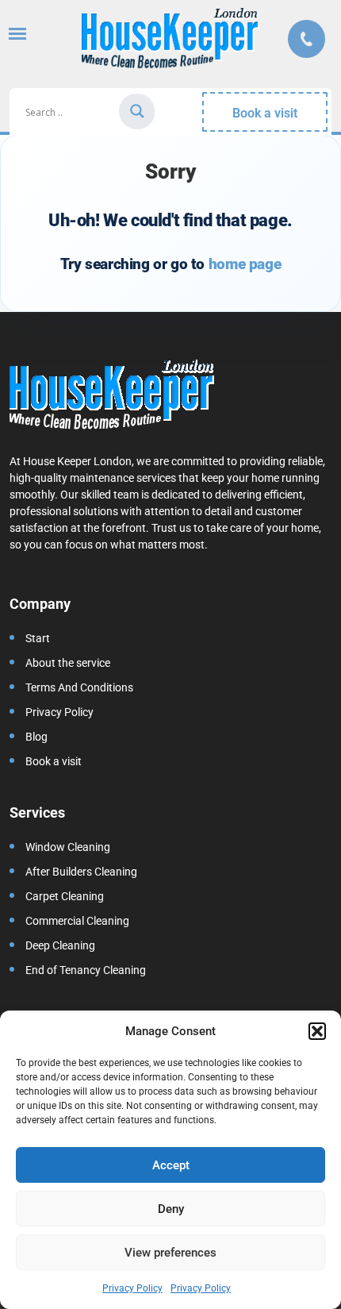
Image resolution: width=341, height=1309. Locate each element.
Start (37, 638)
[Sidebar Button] (17, 34)
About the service (67, 662)
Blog (36, 736)
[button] (317, 1031)
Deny (171, 1209)
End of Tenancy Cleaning (85, 970)
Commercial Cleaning (77, 920)
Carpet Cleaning (64, 896)
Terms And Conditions (79, 687)
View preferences (170, 1252)
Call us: (306, 39)
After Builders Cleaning (81, 871)
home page (245, 264)
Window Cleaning (67, 847)
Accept (171, 1165)
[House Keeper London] (171, 41)
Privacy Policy (132, 1288)
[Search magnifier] (137, 111)
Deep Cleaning (60, 945)
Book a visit (264, 113)
